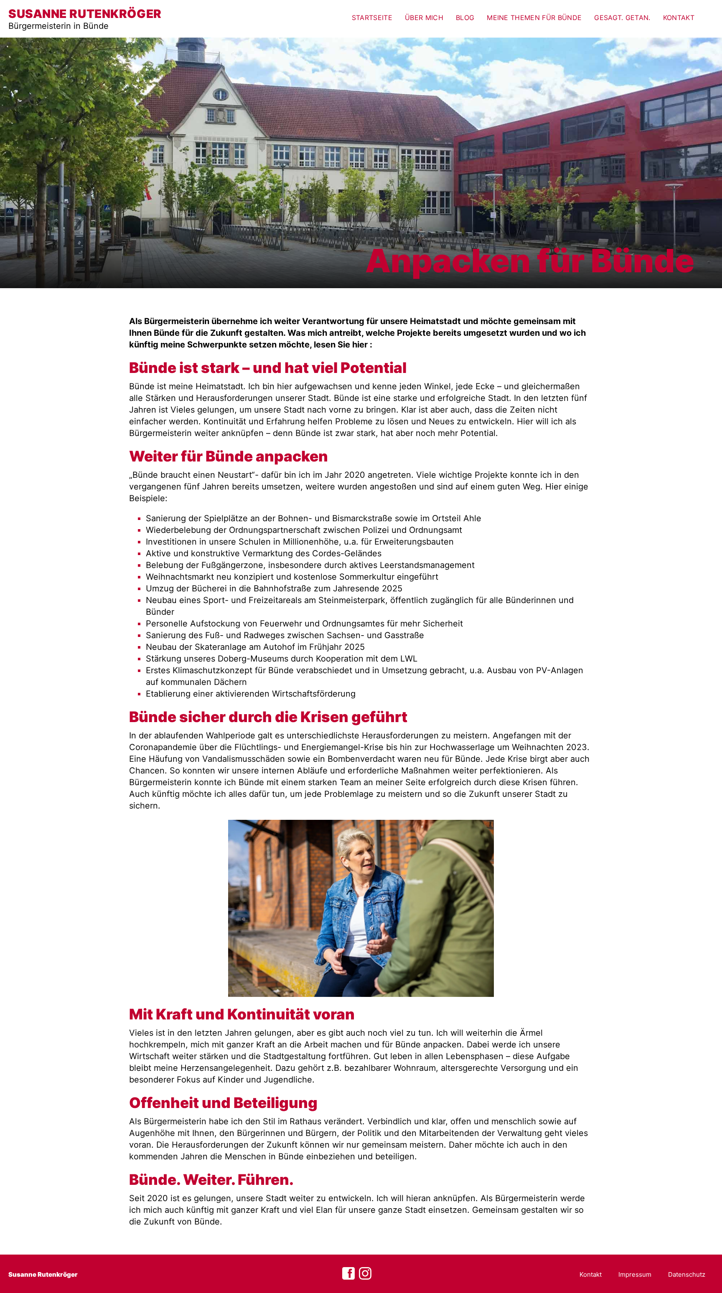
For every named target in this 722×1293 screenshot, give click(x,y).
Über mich (424, 17)
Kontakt (678, 17)
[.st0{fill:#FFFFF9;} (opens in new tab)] (365, 1273)
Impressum (634, 1274)
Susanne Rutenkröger (43, 1274)
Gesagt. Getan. (622, 17)
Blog (465, 17)
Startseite (372, 17)
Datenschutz (686, 1274)
